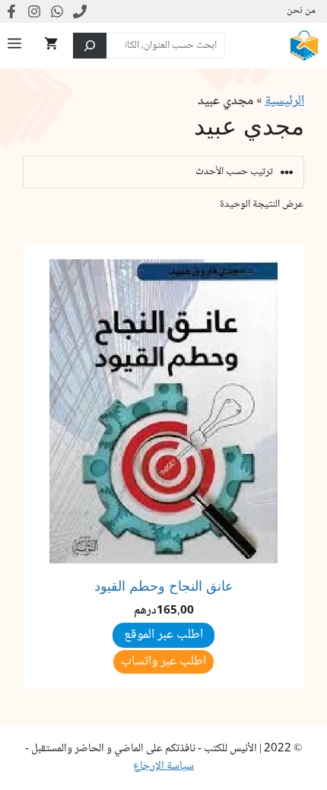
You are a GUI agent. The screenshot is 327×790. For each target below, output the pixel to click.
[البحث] (89, 46)
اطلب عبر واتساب (163, 661)
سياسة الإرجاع (163, 766)
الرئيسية (284, 101)
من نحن (301, 11)
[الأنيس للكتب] (304, 45)
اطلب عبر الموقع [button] (163, 634)
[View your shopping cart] (51, 45)
